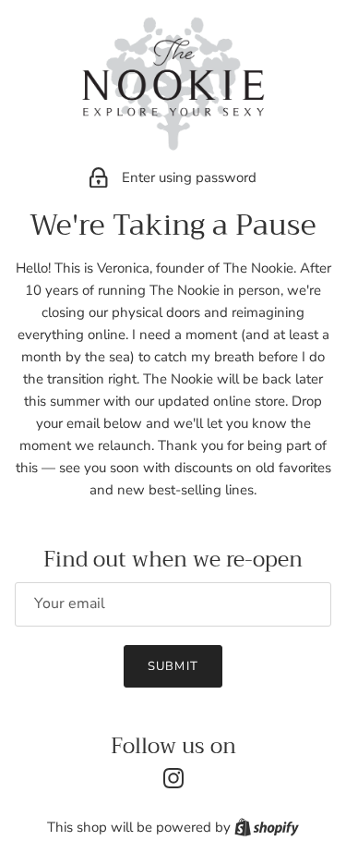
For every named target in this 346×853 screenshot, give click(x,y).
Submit (172, 666)
